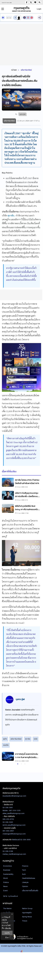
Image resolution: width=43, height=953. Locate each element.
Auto (24, 874)
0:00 (7, 18)
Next (37, 757)
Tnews (24, 920)
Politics (6, 882)
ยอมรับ (7, 933)
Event (5, 890)
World (5, 878)
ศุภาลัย (27, 738)
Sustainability (8, 874)
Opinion (25, 886)
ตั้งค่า (7, 937)
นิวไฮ (35, 738)
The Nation (7, 908)
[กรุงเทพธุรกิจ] (21, 9)
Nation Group (27, 908)
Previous (5, 757)
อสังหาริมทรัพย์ (26, 69)
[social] (26, 2)
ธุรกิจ (5, 738)
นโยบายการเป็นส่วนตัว (30, 890)
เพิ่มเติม (8, 928)
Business (6, 870)
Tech (24, 870)
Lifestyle (25, 882)
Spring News (27, 916)
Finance (25, 866)
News (5, 886)
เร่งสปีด (5, 745)
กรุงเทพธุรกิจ (27, 912)
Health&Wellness (28, 878)
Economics (7, 866)
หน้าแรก (14, 69)
